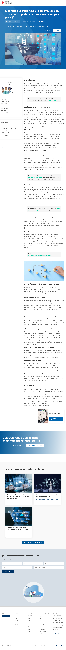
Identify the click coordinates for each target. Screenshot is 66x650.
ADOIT (29, 620)
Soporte (29, 623)
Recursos (42, 624)
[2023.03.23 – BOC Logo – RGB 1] (7, 1)
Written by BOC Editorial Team (10, 86)
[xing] (63, 645)
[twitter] (58, 645)
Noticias (16, 624)
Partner (16, 618)
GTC (8, 645)
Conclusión (5, 135)
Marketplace (43, 626)
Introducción (6, 126)
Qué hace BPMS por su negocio (10, 128)
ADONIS (29, 618)
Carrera (16, 620)
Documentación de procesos (35, 177)
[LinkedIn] (5, 148)
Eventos (16, 626)
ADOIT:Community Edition (45, 620)
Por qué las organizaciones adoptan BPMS (9, 131)
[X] (2, 148)
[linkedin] (56, 645)
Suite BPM (31, 164)
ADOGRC (29, 622)
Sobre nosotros (18, 616)
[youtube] (61, 645)
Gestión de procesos (51, 100)
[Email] (7, 148)
